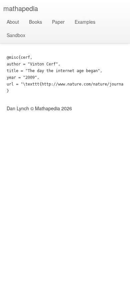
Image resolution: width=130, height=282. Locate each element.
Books (35, 21)
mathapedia (20, 8)
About (13, 21)
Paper (58, 21)
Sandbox (16, 35)
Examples (85, 21)
